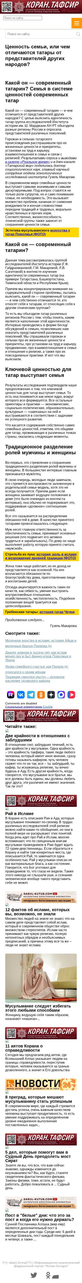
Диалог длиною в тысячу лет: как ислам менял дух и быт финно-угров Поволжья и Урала (38, 656)
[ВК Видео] (71, 694)
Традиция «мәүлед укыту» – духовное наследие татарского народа (35, 679)
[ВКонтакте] (21, 694)
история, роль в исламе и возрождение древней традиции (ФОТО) (41, 556)
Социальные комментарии (29, 706)
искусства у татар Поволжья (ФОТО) (37, 232)
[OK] (41, 694)
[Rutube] (11, 694)
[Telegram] (31, 694)
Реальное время (35, 162)
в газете (12, 162)
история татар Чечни (57, 612)
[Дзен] (51, 694)
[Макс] (61, 694)
